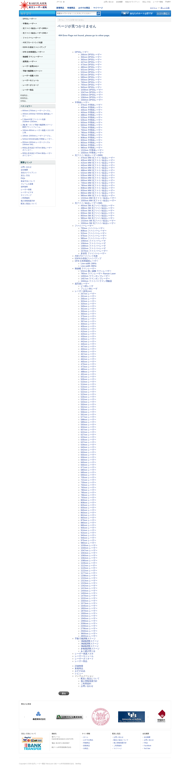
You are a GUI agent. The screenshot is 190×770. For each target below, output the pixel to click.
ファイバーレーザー (84, 225)
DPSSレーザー (82, 52)
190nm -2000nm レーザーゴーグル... (37, 136)
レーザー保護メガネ (31, 76)
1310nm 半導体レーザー (92, 150)
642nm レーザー (88, 450)
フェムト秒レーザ (89, 288)
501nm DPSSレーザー (91, 69)
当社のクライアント (132, 2)
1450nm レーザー (89, 593)
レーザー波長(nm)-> (31, 66)
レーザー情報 (158, 2)
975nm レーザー (88, 540)
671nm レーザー (88, 467)
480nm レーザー (88, 369)
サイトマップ (26, 195)
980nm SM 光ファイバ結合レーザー (97, 218)
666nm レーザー (88, 465)
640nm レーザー (88, 447)
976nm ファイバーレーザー (94, 236)
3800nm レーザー (89, 633)
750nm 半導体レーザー (91, 130)
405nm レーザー (88, 326)
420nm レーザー (88, 334)
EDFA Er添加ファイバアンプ (34, 47)
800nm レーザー (88, 500)
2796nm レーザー (89, 628)
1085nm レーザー (89, 560)
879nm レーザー (88, 520)
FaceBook (147, 745)
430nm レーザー (88, 336)
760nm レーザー (88, 487)
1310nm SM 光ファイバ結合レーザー (98, 220)
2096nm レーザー (89, 623)
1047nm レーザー (89, 550)
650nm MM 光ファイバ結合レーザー (98, 178)
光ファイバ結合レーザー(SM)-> (35, 33)
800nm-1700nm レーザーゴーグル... (36, 111)
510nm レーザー (88, 382)
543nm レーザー (88, 402)
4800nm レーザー (89, 636)
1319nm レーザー (89, 583)
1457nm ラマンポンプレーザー (95, 278)
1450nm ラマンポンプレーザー (95, 276)
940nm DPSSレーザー (91, 87)
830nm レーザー (88, 507)
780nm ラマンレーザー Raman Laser (98, 273)
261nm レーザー (88, 296)
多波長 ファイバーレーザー (93, 253)
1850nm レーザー (89, 608)
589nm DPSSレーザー (91, 77)
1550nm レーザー (89, 601)
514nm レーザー (88, 384)
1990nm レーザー (89, 621)
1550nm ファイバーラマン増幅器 (96, 281)
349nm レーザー (88, 306)
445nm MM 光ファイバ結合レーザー (98, 165)
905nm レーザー (88, 528)
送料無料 (24, 187)
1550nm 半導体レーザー (92, 152)
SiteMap (78, 764)
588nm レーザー (88, 419)
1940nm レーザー (89, 618)
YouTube (147, 748)
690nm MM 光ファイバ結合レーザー (98, 180)
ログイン (153, 8)
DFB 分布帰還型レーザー (86, 261)
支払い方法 (146, 2)
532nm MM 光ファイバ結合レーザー (98, 173)
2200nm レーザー (89, 626)
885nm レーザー (88, 525)
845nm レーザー (88, 510)
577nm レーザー (88, 417)
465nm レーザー (88, 361)
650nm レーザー (88, 452)
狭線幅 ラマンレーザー (85, 268)
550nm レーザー (88, 404)
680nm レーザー (88, 470)
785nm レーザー (88, 492)
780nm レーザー (88, 490)
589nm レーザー (88, 422)
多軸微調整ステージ (90, 648)
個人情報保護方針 (28, 201)
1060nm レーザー (89, 555)
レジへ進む (162, 13)
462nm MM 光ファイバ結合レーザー (98, 168)
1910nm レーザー (89, 616)
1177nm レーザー (89, 573)
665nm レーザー (88, 462)
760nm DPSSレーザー (91, 82)
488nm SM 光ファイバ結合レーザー (97, 208)
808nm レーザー (88, 502)
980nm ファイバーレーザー (94, 238)
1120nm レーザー (89, 568)
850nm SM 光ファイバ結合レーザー (97, 215)
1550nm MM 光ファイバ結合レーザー (98, 200)
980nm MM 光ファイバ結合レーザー (98, 195)
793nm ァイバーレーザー (92, 228)
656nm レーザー (88, 457)
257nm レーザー (88, 293)
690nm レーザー (88, 475)
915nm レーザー (88, 533)
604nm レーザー (88, 427)
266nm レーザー (88, 298)
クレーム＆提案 (27, 184)
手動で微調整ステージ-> (32, 71)
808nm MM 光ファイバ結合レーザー (98, 188)
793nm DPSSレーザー (91, 85)
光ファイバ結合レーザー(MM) (89, 155)
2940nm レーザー (89, 631)
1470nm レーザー (89, 596)
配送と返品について (29, 204)
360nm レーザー (88, 314)
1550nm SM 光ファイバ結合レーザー (98, 223)
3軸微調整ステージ (90, 646)
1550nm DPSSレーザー (92, 100)
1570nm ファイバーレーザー (94, 251)
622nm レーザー (88, 432)
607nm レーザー (88, 429)
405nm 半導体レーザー (91, 107)
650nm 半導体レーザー (91, 122)
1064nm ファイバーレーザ (93, 243)
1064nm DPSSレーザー (92, 97)
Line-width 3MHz (88, 266)
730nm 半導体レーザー (91, 127)
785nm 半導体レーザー (91, 135)
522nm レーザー (88, 392)
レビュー (79, 673)
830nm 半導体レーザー (91, 140)
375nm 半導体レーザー (91, 105)
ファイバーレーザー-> (31, 38)
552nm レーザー (88, 407)
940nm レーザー (88, 535)
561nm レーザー (88, 414)
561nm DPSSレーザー (91, 74)
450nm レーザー (88, 349)
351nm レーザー (88, 309)
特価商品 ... (24, 95)
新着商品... (24, 98)
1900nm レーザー (89, 613)
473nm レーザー (88, 366)
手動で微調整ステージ (85, 638)
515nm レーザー (88, 387)
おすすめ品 (80, 671)
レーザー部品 (28, 90)
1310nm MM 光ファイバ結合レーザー (98, 198)
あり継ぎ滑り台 (88, 651)
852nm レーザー (88, 515)
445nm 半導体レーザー (91, 110)
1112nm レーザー (89, 565)
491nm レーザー (88, 374)
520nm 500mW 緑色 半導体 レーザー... (37, 139)
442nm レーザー (88, 341)
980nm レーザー (88, 543)
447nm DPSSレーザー (91, 62)
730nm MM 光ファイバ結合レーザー (98, 183)
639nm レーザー (88, 444)
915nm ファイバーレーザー (94, 233)
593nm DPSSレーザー (91, 79)
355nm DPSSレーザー (91, 57)
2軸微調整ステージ (90, 643)
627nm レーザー (88, 434)
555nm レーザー (88, 409)
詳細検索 (79, 666)
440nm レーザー (88, 339)
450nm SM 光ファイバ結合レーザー (97, 205)
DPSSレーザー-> (29, 19)
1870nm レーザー (89, 611)
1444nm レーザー (89, 590)
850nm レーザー (88, 512)
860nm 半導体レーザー (91, 145)
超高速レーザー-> (30, 61)
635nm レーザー (88, 439)
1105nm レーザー (89, 563)
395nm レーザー (88, 319)
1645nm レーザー (89, 606)
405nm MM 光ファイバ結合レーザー (98, 160)
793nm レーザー (88, 497)
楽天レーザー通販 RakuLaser (42, 764)
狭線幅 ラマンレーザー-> (33, 57)
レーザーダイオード (31, 85)
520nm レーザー (88, 389)
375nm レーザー (88, 316)
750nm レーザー (88, 485)
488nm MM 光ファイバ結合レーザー (98, 170)
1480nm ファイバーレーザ (93, 246)
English (168, 2)
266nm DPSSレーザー (91, 54)
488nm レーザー (88, 371)
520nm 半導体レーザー (91, 117)
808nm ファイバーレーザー (94, 231)
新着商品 (60, 8)
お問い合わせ (109, 2)
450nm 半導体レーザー (91, 112)
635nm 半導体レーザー (91, 120)
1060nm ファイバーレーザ (93, 241)
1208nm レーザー (89, 575)
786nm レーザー (88, 495)
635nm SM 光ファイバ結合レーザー (97, 210)
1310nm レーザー (89, 578)
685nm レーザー (88, 472)
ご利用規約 (25, 198)
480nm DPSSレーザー (91, 67)
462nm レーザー (88, 359)
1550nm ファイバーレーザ (93, 248)
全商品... (23, 101)
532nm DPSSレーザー (91, 72)
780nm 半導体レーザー (91, 132)
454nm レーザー (88, 351)
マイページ (98, 8)
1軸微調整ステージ (90, 641)
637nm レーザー (88, 442)
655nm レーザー (88, 455)
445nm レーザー (88, 344)
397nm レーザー (88, 321)
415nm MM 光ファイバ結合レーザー (98, 163)
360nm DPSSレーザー (91, 59)
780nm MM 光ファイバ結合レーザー (98, 185)
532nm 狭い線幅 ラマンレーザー (96, 271)
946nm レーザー (88, 538)
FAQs (23, 178)
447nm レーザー (88, 346)
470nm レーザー (88, 364)
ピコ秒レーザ (87, 286)
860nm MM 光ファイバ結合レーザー (98, 193)
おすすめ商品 (84, 8)
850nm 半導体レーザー (91, 142)
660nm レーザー (88, 460)
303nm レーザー (88, 301)
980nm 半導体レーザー (91, 147)
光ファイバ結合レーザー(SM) (88, 203)
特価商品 (71, 8)
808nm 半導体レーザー (91, 137)
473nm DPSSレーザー (91, 64)
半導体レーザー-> (30, 24)
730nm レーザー (88, 482)
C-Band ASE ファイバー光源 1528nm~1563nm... (33, 120)
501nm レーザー (88, 377)
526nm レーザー (88, 397)
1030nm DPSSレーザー (92, 90)
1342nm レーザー (89, 585)
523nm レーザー (88, 394)
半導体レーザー (82, 102)
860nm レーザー (88, 517)
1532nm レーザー (89, 598)
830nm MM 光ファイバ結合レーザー (98, 190)
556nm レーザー (88, 412)
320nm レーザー (88, 304)
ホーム (61, 20)
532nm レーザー (88, 399)
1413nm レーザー (89, 588)
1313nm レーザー (89, 580)
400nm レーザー (88, 324)
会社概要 (119, 2)
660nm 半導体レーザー (91, 125)
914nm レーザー (88, 530)
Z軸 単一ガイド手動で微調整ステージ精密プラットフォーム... (37, 126)
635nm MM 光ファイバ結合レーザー (98, 175)
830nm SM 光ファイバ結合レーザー (97, 213)
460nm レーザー (88, 356)
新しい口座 (165, 8)
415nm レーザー (88, 331)
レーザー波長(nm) (83, 291)
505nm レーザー (88, 379)
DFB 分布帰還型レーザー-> (34, 52)
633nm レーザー (88, 437)
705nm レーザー (88, 477)
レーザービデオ (27, 192)
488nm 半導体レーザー (91, 115)
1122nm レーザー (89, 570)
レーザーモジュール (31, 80)
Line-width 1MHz (88, 263)
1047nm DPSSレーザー (92, 92)
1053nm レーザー (89, 553)
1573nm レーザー (89, 603)
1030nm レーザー (89, 545)
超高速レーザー (82, 283)
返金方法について (28, 181)
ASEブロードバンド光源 (32, 42)
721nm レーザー (88, 480)
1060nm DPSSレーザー (92, 95)
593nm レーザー (88, 424)
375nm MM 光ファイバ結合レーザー (98, 158)
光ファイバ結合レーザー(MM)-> (35, 28)
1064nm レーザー (89, 558)
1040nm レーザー (89, 548)
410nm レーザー (88, 329)
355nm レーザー (88, 311)
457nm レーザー (88, 354)
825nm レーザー (88, 505)
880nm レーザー (88, 523)
